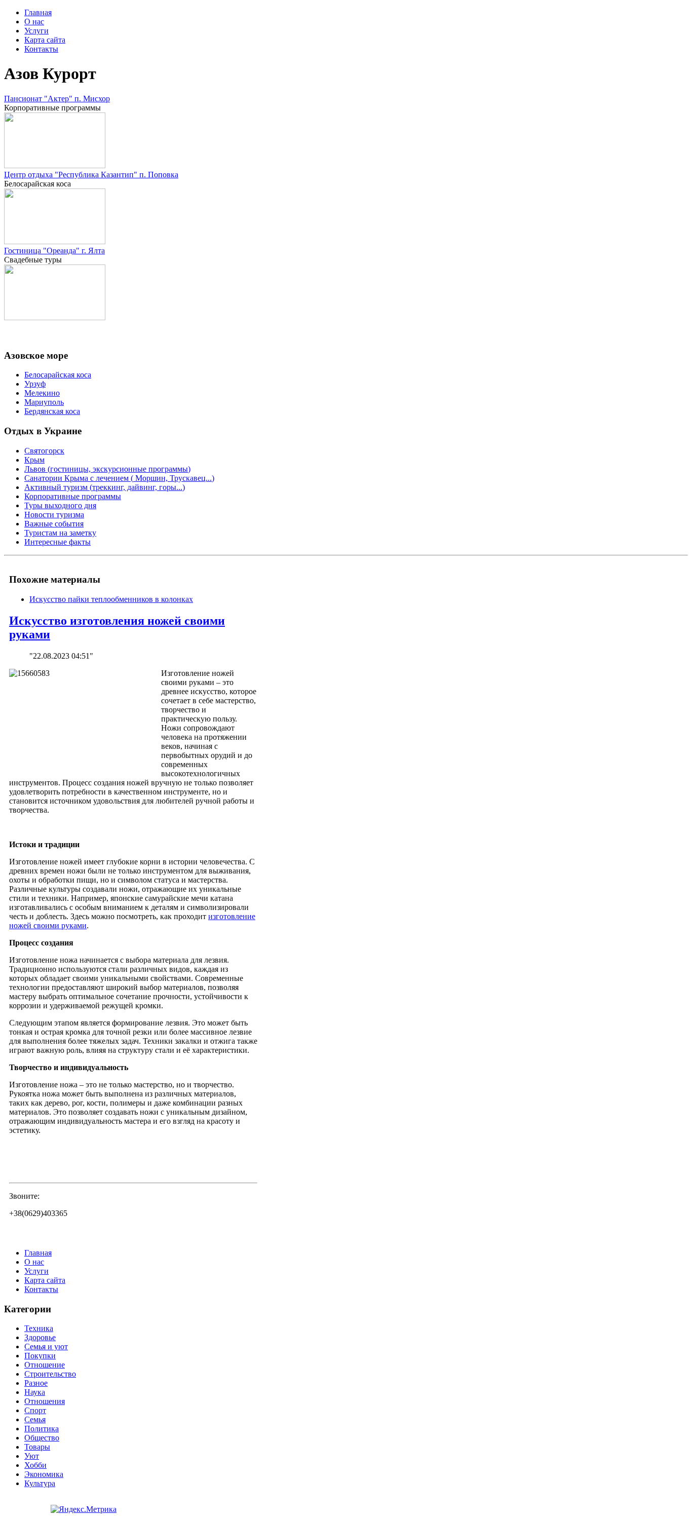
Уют (31, 1456)
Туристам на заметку (60, 532)
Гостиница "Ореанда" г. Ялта (54, 250)
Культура (39, 1483)
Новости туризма (54, 514)
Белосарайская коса (57, 374)
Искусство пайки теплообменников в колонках (111, 599)
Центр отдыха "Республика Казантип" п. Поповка (91, 174)
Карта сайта (44, 39)
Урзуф (35, 384)
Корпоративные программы (72, 496)
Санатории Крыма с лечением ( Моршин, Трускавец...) (119, 478)
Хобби (35, 1465)
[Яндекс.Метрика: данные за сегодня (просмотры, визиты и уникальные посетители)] (84, 1509)
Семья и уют (46, 1346)
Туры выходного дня (60, 505)
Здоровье (40, 1337)
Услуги (36, 30)
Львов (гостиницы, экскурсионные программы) (107, 469)
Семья (35, 1419)
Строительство (50, 1374)
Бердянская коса (52, 411)
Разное (36, 1383)
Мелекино (42, 393)
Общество (41, 1437)
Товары (37, 1447)
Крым (34, 460)
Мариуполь (44, 402)
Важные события (54, 523)
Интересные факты (57, 542)
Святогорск (44, 450)
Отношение (44, 1364)
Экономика (43, 1474)
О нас (34, 21)
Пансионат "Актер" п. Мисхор (57, 98)
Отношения (44, 1401)
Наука (34, 1392)
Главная (38, 12)
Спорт (35, 1410)
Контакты (41, 49)
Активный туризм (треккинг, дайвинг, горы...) (104, 487)
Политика (41, 1428)
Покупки (40, 1355)
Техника (38, 1328)
